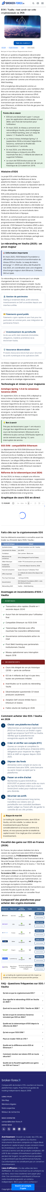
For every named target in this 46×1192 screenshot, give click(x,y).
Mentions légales (9, 1104)
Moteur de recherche (11, 1112)
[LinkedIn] (19, 1129)
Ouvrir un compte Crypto (23, 1187)
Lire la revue (39, 917)
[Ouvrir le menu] (42, 3)
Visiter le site (39, 913)
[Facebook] (14, 1129)
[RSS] (4, 1129)
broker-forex (11, 1080)
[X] (9, 1129)
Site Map (5, 1100)
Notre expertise (8, 1108)
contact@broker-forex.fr (12, 1121)
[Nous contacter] (38, 3)
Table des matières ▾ (23, 43)
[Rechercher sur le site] (33, 3)
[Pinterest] (24, 1129)
